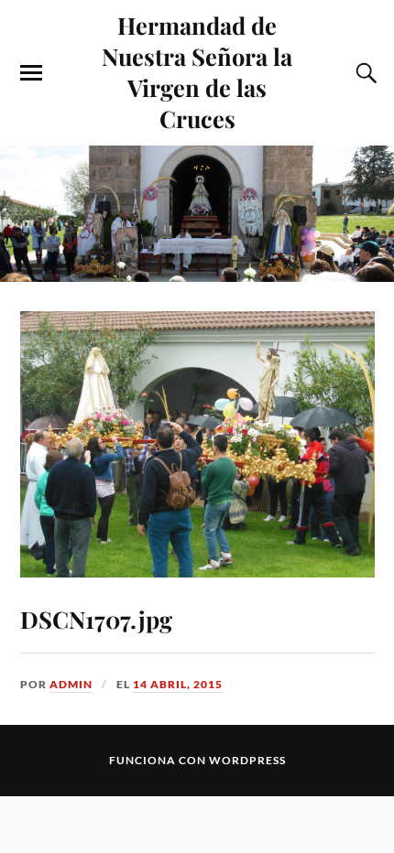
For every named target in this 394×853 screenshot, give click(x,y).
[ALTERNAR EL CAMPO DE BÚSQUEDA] (364, 73)
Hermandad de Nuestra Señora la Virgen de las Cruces (197, 71)
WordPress (247, 760)
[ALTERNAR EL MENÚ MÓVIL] (31, 73)
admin (71, 684)
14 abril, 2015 (178, 684)
